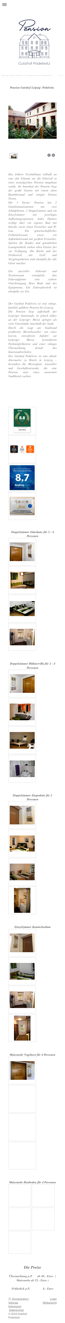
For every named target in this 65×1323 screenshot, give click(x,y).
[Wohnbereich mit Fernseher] (22, 580)
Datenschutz (16, 1310)
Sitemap (13, 1302)
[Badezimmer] (22, 768)
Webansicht (50, 1302)
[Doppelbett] (22, 608)
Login (53, 1299)
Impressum (14, 1306)
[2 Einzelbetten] (22, 872)
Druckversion (19, 1299)
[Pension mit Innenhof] (32, 127)
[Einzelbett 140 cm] (22, 971)
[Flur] (22, 1028)
